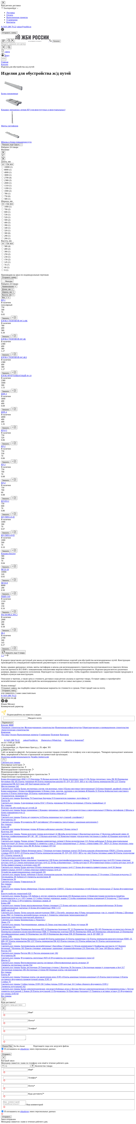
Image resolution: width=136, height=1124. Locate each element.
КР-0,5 (4, 430)
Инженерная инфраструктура (68, 727)
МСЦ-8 (4, 583)
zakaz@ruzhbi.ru (24, 27)
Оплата (9, 15)
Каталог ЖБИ (7, 725)
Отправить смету (9, 691)
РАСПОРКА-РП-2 (9, 615)
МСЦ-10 (5, 569)
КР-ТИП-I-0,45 (8, 517)
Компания (5, 732)
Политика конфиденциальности (15, 757)
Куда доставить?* (36, 1094)
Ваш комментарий (34, 1104)
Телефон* (32, 1028)
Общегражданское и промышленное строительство (105, 727)
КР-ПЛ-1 (5, 501)
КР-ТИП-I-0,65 (8, 535)
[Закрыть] (3, 1008)
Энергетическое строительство (15, 730)
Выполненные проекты (17, 17)
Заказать (5, 318)
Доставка (10, 13)
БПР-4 (4, 412)
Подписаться (7, 723)
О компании (12, 20)
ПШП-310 (5, 596)
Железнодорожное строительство (39, 727)
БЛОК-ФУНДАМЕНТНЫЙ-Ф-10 (16, 375)
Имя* (30, 1012)
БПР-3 (4, 394)
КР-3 (3, 464)
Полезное (55, 734)
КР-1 (3, 300)
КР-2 (3, 446)
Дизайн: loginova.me (40, 757)
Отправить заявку (9, 33)
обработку (24, 1049)
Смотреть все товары (10, 762)
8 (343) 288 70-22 (8, 27)
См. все (10, 164)
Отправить (6, 1054)
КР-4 (3, 483)
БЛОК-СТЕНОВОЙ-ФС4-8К (14, 321)
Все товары (6, 805)
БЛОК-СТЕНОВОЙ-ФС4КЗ (14, 357)
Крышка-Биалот (8, 553)
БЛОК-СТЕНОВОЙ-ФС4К (13, 339)
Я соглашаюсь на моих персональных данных (30, 1049)
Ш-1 (3, 633)
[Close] (3, 999)
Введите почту (35, 718)
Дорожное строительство (12, 727)
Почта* (31, 1020)
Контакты (10, 22)
